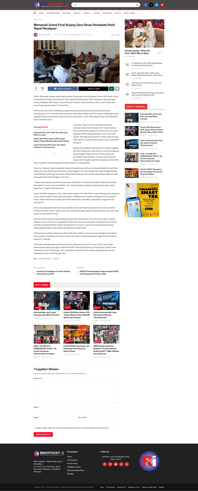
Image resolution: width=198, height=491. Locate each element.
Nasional (66, 13)
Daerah (76, 13)
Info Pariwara (72, 460)
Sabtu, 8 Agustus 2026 (72, 354)
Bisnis (87, 13)
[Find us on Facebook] (145, 5)
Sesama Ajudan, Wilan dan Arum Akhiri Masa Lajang (137, 52)
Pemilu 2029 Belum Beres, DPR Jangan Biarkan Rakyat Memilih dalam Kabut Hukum (51, 139)
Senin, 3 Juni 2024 (61, 34)
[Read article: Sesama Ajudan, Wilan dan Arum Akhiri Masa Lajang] (144, 33)
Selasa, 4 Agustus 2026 (102, 357)
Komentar (38, 378)
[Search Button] (138, 5)
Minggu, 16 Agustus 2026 (43, 318)
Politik (117, 13)
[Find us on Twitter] (151, 5)
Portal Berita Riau (40, 466)
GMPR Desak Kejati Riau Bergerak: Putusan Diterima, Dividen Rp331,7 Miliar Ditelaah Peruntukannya (106, 350)
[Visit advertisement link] (149, 461)
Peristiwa (107, 13)
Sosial (56, 258)
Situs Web (82, 417)
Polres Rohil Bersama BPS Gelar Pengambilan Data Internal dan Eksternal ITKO (148, 94)
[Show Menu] (35, 13)
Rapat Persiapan (45, 258)
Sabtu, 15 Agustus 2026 (73, 321)
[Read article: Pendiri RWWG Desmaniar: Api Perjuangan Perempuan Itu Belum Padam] (76, 334)
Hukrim (97, 13)
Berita (41, 19)
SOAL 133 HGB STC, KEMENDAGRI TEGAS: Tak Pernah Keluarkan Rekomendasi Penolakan (45, 350)
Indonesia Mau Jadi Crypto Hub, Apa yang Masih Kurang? (50, 133)
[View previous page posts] (50, 153)
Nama (37, 407)
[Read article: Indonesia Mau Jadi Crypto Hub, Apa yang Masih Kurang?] (47, 300)
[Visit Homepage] (51, 4)
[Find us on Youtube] (162, 5)
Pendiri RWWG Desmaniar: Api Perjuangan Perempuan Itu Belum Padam (76, 348)
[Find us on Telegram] (156, 5)
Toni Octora (46, 34)
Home (41, 13)
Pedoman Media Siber (75, 470)
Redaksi (70, 474)
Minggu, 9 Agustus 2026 (43, 357)
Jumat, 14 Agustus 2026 (102, 321)
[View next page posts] (54, 153)
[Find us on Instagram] (121, 464)
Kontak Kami (72, 463)
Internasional (53, 13)
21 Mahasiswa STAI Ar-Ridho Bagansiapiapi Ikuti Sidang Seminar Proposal (147, 64)
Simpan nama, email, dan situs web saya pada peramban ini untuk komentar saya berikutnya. (72, 428)
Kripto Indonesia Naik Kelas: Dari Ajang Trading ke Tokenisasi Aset (49, 145)
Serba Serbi (129, 13)
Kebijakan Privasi (74, 467)
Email (37, 417)
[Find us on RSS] (127, 464)
